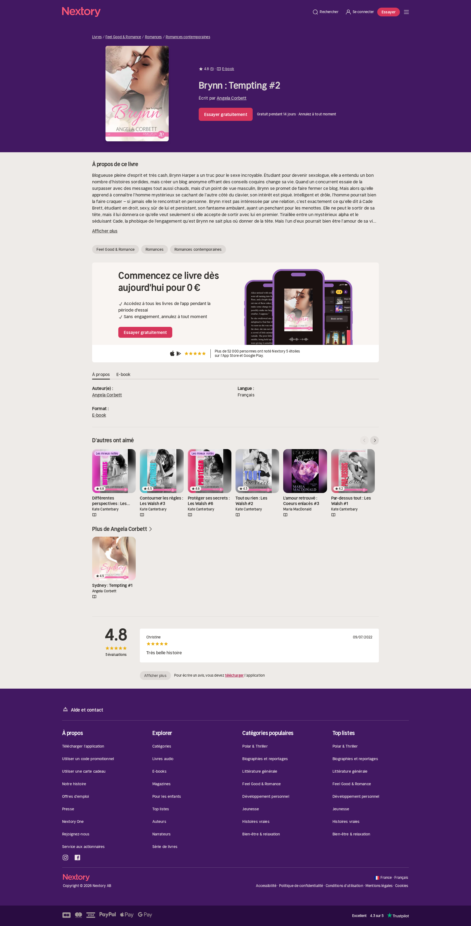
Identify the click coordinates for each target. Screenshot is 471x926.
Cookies (401, 886)
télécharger (234, 675)
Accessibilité (266, 885)
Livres (97, 37)
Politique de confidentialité (301, 885)
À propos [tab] (101, 374)
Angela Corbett (231, 98)
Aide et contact (87, 710)
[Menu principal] (406, 12)
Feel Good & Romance (123, 37)
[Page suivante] (374, 440)
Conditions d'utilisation (344, 885)
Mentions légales (379, 885)
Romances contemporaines (188, 37)
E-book (99, 415)
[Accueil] (185, 12)
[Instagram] (65, 857)
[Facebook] (77, 857)
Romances (153, 37)
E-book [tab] (123, 374)
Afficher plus (104, 231)
